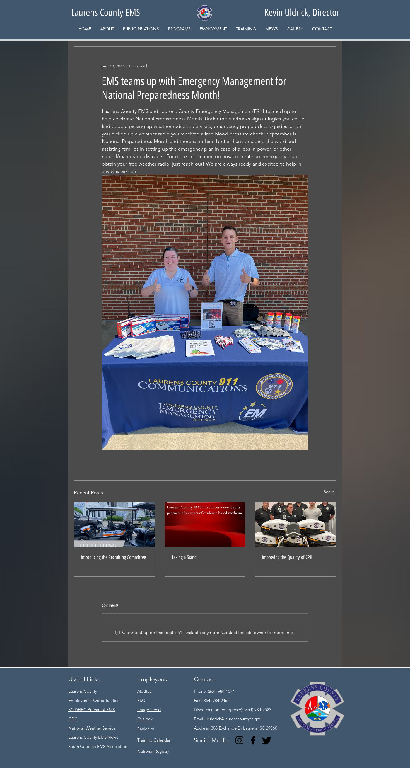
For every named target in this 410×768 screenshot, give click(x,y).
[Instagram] (239, 740)
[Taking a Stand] (205, 524)
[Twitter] (266, 740)
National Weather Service (91, 728)
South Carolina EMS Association (97, 746)
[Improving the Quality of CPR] (295, 524)
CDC (73, 718)
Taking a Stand (184, 557)
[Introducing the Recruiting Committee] (114, 524)
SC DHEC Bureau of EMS (91, 709)
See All (330, 491)
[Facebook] (253, 740)
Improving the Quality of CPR (287, 557)
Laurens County (82, 691)
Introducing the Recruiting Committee (113, 557)
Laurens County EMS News (93, 737)
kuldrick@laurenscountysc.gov (234, 718)
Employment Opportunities (93, 700)
